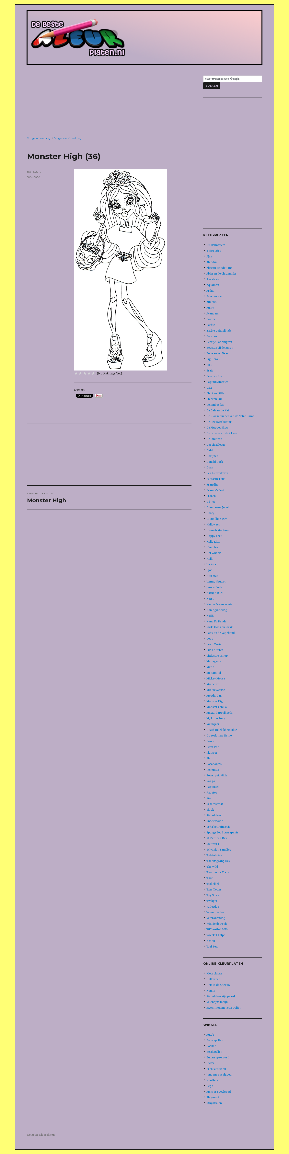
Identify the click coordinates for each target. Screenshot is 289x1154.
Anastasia (212, 279)
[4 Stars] (89, 373)
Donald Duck (214, 462)
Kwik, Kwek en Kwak (219, 627)
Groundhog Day (216, 519)
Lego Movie (214, 644)
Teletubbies (214, 855)
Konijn (210, 990)
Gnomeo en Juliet (217, 507)
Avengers (212, 313)
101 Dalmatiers (215, 245)
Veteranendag (215, 918)
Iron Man (212, 576)
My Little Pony (215, 718)
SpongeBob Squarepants (222, 832)
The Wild (212, 866)
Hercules (212, 547)
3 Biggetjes (213, 251)
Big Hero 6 (213, 359)
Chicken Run (214, 399)
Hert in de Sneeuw (218, 985)
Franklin (212, 484)
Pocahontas (214, 764)
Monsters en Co (216, 707)
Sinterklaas (213, 815)
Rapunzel (212, 787)
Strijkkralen (214, 1103)
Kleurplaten (214, 973)
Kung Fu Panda (216, 621)
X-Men (210, 941)
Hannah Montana (217, 530)
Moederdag (214, 695)
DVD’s (210, 1063)
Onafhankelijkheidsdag (221, 730)
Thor (209, 878)
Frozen (211, 496)
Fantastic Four (215, 479)
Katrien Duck (214, 593)
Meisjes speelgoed (218, 1091)
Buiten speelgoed (217, 1057)
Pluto (209, 758)
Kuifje (210, 616)
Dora (209, 467)
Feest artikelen (216, 1069)
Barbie (210, 325)
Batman (211, 336)
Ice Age (211, 564)
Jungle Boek (214, 587)
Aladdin (211, 262)
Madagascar (214, 661)
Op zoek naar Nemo (219, 735)
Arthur (210, 290)
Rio (208, 798)
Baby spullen (214, 1040)
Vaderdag (212, 906)
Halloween (213, 524)
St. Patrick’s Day (216, 838)
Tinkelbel (212, 884)
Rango (210, 781)
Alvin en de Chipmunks (221, 273)
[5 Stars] (93, 373)
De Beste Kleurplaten (41, 1134)
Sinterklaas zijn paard (220, 996)
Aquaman (212, 285)
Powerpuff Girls (216, 775)
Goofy (210, 513)
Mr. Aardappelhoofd (219, 712)
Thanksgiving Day (218, 861)
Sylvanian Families (218, 849)
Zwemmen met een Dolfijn (223, 1007)
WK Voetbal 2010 (217, 929)
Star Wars (212, 844)
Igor (209, 570)
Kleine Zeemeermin (219, 604)
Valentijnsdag (215, 912)
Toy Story (212, 895)
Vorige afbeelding (38, 138)
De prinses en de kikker (221, 433)
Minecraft (212, 684)
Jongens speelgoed (219, 1074)
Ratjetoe (211, 792)
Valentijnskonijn (217, 1002)
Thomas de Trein (217, 872)
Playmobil (213, 1097)
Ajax (209, 256)
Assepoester (214, 296)
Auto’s (210, 308)
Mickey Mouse (215, 678)
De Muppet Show (217, 427)
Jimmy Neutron (216, 581)
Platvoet (211, 752)
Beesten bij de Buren (219, 347)
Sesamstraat (214, 804)
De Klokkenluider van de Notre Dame (230, 416)
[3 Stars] (85, 373)
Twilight (211, 901)
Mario (210, 667)
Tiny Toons (213, 889)
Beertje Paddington (219, 342)
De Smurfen (214, 439)
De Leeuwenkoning (219, 422)
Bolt (209, 365)
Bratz (209, 370)
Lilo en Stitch (214, 650)
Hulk (209, 558)
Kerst (210, 598)
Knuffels (212, 1080)
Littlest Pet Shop (217, 655)
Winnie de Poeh (216, 923)
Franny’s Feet (215, 490)
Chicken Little (215, 393)
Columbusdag (215, 404)
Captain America (217, 382)
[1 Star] (76, 373)
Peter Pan (212, 747)
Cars (209, 387)
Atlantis (211, 302)
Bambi (210, 319)
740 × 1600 (33, 177)
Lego (209, 638)
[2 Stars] (80, 373)
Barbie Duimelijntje (219, 330)
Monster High (215, 701)
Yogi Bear (212, 946)
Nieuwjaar (212, 724)
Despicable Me (215, 444)
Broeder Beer (215, 376)
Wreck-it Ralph (215, 935)
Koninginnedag (216, 610)
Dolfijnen (212, 456)
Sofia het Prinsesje (218, 827)
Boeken (211, 1046)
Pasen (210, 741)
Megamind (213, 673)
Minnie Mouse (215, 690)
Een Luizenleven (217, 473)
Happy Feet (214, 536)
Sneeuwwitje (214, 821)
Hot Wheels (213, 553)
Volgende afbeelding (67, 138)
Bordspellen (214, 1052)
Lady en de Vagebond (220, 633)
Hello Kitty (213, 541)
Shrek (210, 809)
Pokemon (212, 769)
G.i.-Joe (210, 501)
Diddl (210, 450)
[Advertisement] (110, 102)
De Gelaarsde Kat (217, 410)
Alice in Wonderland (219, 268)
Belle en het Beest (217, 353)
